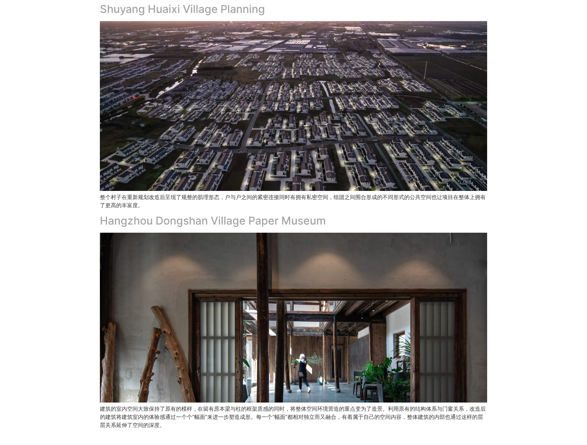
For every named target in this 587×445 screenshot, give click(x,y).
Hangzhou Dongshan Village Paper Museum (213, 220)
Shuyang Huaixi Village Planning (182, 9)
